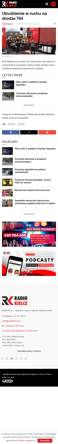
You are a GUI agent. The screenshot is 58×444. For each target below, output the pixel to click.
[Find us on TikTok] (26, 358)
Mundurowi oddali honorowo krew (32, 190)
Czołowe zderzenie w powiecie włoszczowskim (31, 95)
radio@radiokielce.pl (11, 321)
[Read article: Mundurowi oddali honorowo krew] (7, 192)
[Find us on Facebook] (2, 358)
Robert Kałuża (7, 24)
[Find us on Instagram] (7, 358)
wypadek (11, 124)
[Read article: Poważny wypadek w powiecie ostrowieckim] (7, 172)
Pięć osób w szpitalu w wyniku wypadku (31, 83)
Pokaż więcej (29, 105)
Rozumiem (45, 441)
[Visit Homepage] (10, 4)
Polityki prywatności (26, 440)
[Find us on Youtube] (12, 358)
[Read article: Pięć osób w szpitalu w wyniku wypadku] (8, 85)
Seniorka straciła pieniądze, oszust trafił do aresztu (33, 181)
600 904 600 (31, 331)
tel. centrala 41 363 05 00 (13, 326)
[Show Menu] (47, 4)
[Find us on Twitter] (16, 358)
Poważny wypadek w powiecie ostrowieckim (30, 171)
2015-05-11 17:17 (22, 24)
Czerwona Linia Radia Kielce (14, 331)
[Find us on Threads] (21, 358)
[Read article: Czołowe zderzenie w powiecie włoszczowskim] (8, 96)
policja (21, 124)
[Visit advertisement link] (29, 234)
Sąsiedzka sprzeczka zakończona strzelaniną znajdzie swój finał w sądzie (35, 202)
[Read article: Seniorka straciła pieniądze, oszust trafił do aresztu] (7, 182)
